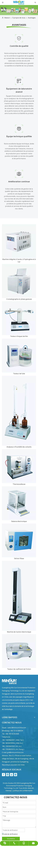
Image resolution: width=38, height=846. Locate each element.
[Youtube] (11, 774)
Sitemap (8, 791)
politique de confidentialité (22, 791)
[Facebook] (3, 774)
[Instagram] (15, 774)
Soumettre (11, 839)
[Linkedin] (7, 774)
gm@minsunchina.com (15, 752)
